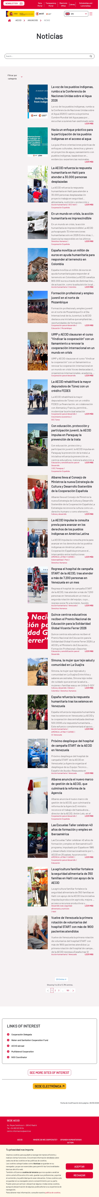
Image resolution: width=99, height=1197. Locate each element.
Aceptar (79, 1166)
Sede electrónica (48, 1086)
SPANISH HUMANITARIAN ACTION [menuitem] (70, 1141)
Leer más (89, 123)
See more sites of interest (49, 1072)
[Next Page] (73, 990)
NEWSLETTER (11, 3)
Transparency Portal (51, 4)
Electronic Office (63, 4)
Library (72, 4)
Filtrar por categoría (12, 77)
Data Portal (40, 4)
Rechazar (79, 1175)
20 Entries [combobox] (60, 979)
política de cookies (52, 1192)
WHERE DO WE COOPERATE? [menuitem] (45, 1139)
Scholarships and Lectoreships (85, 4)
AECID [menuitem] (19, 1139)
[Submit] (91, 56)
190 (69, 991)
